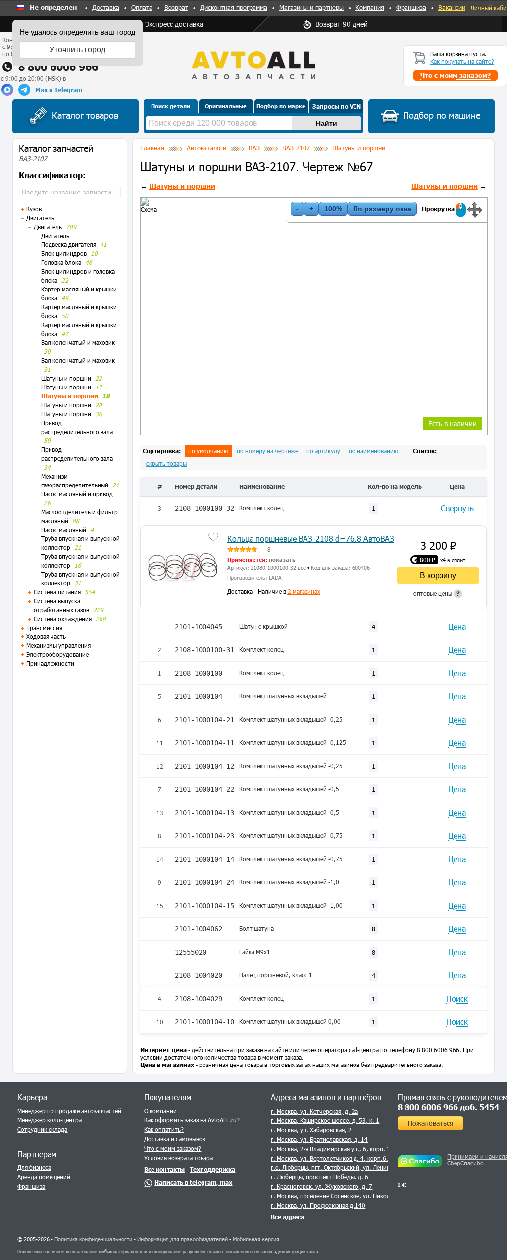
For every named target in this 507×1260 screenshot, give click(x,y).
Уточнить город (77, 50)
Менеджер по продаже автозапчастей (69, 1110)
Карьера (32, 1097)
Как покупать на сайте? (462, 61)
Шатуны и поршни (358, 148)
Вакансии (451, 7)
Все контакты (164, 1169)
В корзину (438, 575)
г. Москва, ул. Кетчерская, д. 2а (314, 1111)
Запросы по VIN (336, 106)
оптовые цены (436, 593)
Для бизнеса (34, 1167)
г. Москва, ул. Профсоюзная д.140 (318, 1205)
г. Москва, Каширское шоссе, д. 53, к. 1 (325, 1120)
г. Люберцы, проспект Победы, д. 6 (319, 1176)
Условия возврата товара (178, 1157)
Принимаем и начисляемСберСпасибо (475, 1159)
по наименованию (373, 450)
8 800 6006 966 (58, 66)
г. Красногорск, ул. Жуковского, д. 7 (321, 1186)
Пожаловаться (430, 1123)
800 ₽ (427, 559)
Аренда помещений (43, 1176)
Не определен (53, 7)
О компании (160, 1110)
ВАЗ (254, 148)
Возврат (176, 7)
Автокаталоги (206, 148)
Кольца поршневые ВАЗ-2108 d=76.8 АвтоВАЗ (310, 538)
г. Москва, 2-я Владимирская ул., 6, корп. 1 (330, 1148)
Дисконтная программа (233, 7)
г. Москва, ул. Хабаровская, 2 (311, 1129)
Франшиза (411, 7)
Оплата (141, 7)
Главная (152, 148)
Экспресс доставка (174, 24)
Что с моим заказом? (172, 1148)
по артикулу (323, 450)
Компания (369, 7)
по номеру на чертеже (267, 450)
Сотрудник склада (42, 1129)
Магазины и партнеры (311, 7)
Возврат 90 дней (341, 24)
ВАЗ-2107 (296, 148)
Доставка (105, 7)
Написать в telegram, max (193, 1182)
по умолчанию (208, 450)
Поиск (457, 998)
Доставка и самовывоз (174, 1138)
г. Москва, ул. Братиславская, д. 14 (319, 1139)
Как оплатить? (164, 1129)
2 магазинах (304, 591)
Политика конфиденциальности (93, 1239)
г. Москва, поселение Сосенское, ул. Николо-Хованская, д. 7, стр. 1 (364, 1195)
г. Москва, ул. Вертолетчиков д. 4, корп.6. (329, 1158)
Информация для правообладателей (182, 1239)
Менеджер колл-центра (49, 1119)
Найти (326, 123)
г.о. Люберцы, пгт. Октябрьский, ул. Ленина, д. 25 (340, 1167)
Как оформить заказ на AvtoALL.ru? (192, 1119)
